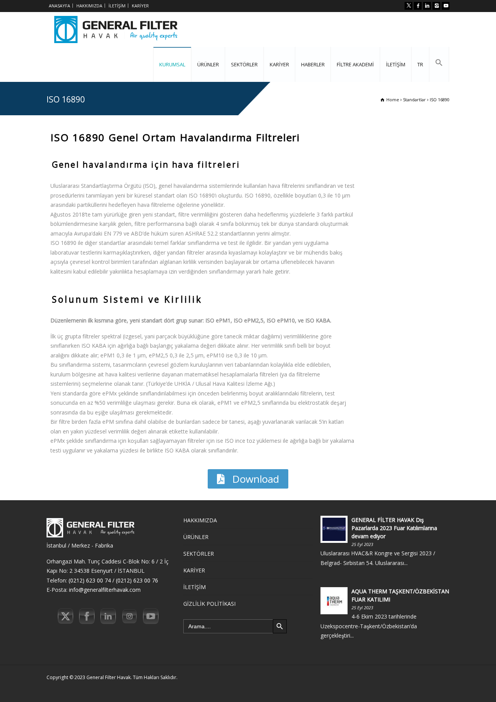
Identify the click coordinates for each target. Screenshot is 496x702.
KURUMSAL (172, 64)
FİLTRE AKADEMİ (355, 64)
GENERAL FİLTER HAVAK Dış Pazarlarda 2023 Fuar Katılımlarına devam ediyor (394, 528)
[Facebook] (418, 6)
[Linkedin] (427, 6)
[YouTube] (446, 6)
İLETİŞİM (117, 6)
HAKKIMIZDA (89, 6)
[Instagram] (436, 6)
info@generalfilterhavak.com (105, 589)
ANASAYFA (59, 6)
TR (420, 64)
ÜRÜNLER (208, 64)
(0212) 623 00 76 (137, 580)
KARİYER (140, 6)
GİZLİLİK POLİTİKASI (209, 603)
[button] (439, 64)
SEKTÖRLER (244, 64)
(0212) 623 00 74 (90, 580)
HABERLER (313, 64)
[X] (408, 6)
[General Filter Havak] (115, 29)
